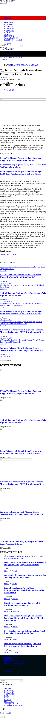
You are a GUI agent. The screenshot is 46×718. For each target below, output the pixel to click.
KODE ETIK (9, 660)
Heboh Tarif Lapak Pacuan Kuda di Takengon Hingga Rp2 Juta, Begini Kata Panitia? (20, 159)
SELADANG (9, 48)
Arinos (4, 281)
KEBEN (7, 30)
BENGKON (8, 24)
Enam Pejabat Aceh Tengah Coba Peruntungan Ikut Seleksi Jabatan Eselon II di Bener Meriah (21, 172)
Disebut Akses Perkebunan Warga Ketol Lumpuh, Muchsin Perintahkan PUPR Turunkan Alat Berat (22, 331)
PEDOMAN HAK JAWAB (13, 662)
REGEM (7, 32)
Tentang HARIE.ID (11, 53)
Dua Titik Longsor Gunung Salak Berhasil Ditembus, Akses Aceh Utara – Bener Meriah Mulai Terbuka (23, 618)
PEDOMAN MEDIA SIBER (14, 663)
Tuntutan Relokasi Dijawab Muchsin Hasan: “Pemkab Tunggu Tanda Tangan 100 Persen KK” (22, 349)
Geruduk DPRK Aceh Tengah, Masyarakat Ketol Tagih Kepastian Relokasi (21, 542)
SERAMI (7, 18)
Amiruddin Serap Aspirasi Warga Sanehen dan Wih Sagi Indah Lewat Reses (25, 576)
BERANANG (9, 26)
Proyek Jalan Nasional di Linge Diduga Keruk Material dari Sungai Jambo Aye (24, 632)
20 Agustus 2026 (6, 320)
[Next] (2, 178)
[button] (23, 94)
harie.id (8, 671)
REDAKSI (8, 658)
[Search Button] (21, 46)
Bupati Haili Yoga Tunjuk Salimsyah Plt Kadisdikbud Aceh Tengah (22, 604)
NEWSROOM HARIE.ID (13, 57)
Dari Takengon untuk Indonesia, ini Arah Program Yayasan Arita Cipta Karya (22, 645)
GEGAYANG (9, 28)
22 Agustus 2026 (6, 283)
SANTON (7, 44)
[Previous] (0, 178)
